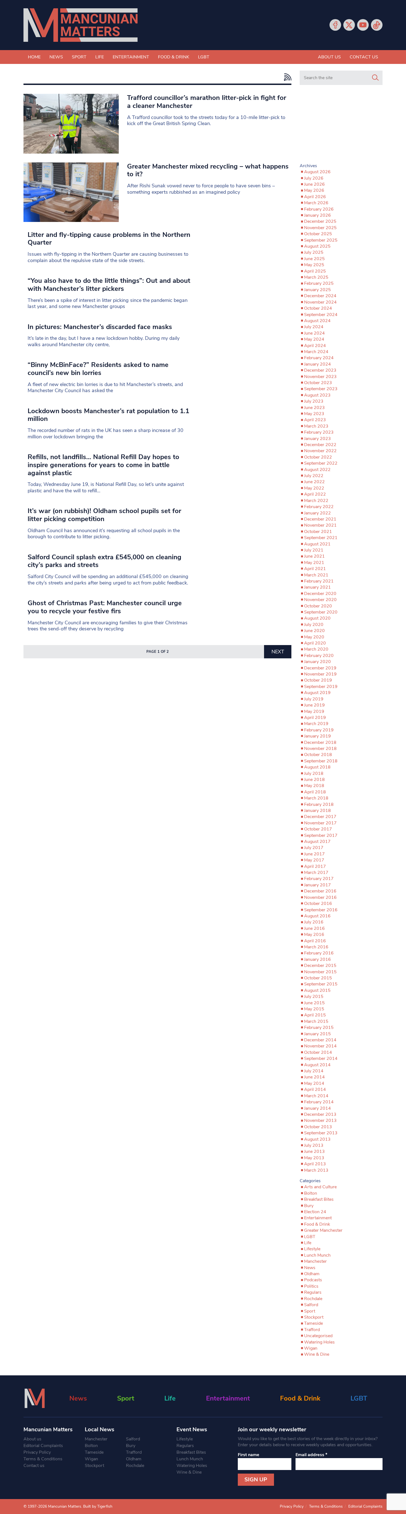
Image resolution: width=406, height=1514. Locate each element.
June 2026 (314, 184)
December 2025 (320, 221)
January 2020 (317, 662)
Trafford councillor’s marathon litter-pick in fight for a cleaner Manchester (206, 101)
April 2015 (315, 1015)
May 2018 (314, 786)
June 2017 (314, 854)
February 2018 (319, 804)
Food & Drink (173, 57)
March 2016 (316, 947)
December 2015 (320, 965)
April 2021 (315, 569)
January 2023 (317, 439)
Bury (308, 1206)
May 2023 (314, 414)
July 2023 (313, 401)
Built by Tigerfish (97, 1506)
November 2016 (320, 897)
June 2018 (314, 780)
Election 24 (315, 1212)
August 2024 (317, 321)
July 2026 (313, 178)
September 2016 (321, 910)
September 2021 (321, 538)
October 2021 (318, 532)
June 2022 (314, 482)
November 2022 (320, 451)
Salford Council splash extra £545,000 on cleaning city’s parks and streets (104, 561)
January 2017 (317, 885)
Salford (311, 1305)
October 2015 (318, 978)
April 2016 (315, 941)
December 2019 (320, 668)
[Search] (375, 78)
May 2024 (314, 339)
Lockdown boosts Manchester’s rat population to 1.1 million (108, 415)
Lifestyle (312, 1249)
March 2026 (316, 203)
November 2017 (320, 823)
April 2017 (315, 866)
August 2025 (317, 246)
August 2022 (317, 470)
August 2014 (317, 1065)
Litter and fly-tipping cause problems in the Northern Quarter (109, 238)
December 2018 (320, 742)
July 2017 (313, 848)
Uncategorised (318, 1336)
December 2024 (320, 296)
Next (277, 651)
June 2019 (314, 705)
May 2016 (314, 934)
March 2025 (316, 277)
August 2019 (317, 693)
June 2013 (314, 1151)
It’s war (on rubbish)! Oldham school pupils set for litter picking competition (104, 514)
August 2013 (317, 1139)
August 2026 (317, 172)
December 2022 (320, 445)
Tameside (313, 1323)
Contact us (364, 57)
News (56, 57)
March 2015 (316, 1021)
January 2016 (317, 959)
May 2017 (314, 860)
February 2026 (319, 209)
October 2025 (318, 234)
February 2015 (319, 1027)
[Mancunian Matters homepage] (80, 25)
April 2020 (315, 643)
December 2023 (320, 370)
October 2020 (318, 606)
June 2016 (314, 928)
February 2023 (319, 432)
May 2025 (314, 265)
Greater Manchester (323, 1230)
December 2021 (320, 519)
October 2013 (318, 1127)
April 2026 (315, 197)
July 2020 (313, 625)
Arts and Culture (320, 1187)
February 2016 (319, 953)
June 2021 (314, 556)
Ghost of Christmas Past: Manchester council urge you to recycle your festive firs (105, 607)
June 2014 (314, 1077)
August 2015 (317, 990)
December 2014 (320, 1040)
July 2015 (313, 996)
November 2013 (320, 1120)
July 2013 (313, 1145)
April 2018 (315, 792)
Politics (311, 1286)
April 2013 (315, 1164)
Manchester (315, 1261)
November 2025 (320, 228)
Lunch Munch (317, 1255)
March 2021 (316, 575)
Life (99, 57)
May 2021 (314, 563)
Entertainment (131, 57)
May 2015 (314, 1009)
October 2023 (318, 383)
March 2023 (316, 426)
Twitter (349, 25)
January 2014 (317, 1108)
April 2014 (315, 1089)
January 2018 (317, 811)
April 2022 (315, 494)
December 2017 (320, 817)
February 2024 (319, 358)
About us (329, 57)
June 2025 (314, 259)
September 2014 (321, 1058)
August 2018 (317, 767)
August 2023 (317, 395)
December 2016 (320, 891)
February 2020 (319, 656)
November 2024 (320, 302)
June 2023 (314, 408)
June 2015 (314, 1003)
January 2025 (317, 290)
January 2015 (317, 1034)
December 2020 (320, 594)
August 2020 (317, 618)
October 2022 (318, 457)
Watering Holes (319, 1342)
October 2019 (318, 680)
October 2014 (318, 1052)
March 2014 (316, 1096)
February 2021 (319, 581)
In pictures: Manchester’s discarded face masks (100, 326)
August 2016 (317, 916)
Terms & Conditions (42, 1459)
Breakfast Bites (319, 1199)
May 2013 (314, 1158)
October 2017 (318, 829)
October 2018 (318, 755)
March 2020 (316, 649)
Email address (311, 1455)
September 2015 (321, 984)
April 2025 (315, 271)
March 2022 (316, 501)
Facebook (335, 25)
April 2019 (315, 718)
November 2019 (320, 674)
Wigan (310, 1348)
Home (34, 57)
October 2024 (318, 308)
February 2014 (319, 1102)
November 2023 (320, 377)
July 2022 (313, 476)
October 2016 (318, 903)
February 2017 (319, 879)
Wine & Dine (316, 1354)
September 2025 (321, 240)
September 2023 (321, 389)
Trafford (312, 1330)
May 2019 (314, 711)
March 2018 (316, 798)
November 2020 (320, 600)
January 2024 (317, 364)
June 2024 (314, 333)
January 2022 (317, 513)
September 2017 (321, 835)
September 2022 (321, 463)
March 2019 (316, 724)
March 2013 (316, 1170)
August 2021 (317, 544)
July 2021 (313, 550)
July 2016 (313, 922)
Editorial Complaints (43, 1446)
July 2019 (313, 699)
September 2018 (321, 761)
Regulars (312, 1292)
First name (248, 1455)
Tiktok (377, 25)
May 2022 (314, 488)
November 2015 (320, 972)
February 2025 (319, 283)
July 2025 (313, 252)
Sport (79, 57)
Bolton (310, 1193)
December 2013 (320, 1114)
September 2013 (321, 1133)
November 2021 (320, 525)
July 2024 (313, 327)
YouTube (363, 25)
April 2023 (315, 420)
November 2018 (320, 749)
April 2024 (315, 346)
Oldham (312, 1274)
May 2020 (314, 637)
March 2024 (316, 352)
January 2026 (317, 215)
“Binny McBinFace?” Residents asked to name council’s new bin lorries (98, 368)
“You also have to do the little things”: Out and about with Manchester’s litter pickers (109, 284)
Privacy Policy (37, 1452)
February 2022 (319, 507)
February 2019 (319, 730)
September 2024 (321, 315)
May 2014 (314, 1083)
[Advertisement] (341, 126)
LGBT (203, 57)
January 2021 (317, 587)
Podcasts (313, 1280)
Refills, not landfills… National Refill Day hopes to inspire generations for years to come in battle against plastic (103, 464)
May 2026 (314, 190)
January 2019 (317, 736)
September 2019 (321, 687)
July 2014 (313, 1071)
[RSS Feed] (286, 77)
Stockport (313, 1317)
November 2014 (320, 1046)
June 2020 (314, 631)
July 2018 (313, 773)
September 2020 (321, 612)
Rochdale (313, 1299)
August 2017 (317, 841)
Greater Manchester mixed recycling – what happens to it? (208, 170)
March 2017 (316, 872)
